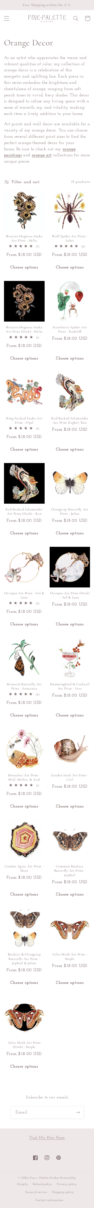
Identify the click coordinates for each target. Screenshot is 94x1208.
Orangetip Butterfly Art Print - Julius (69, 511)
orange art (42, 155)
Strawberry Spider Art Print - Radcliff (70, 329)
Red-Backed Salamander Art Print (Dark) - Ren (24, 511)
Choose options (24, 267)
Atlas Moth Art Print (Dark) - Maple (24, 1044)
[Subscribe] (78, 1112)
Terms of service (36, 1192)
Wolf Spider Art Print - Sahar (70, 238)
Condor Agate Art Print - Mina (24, 868)
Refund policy (42, 1184)
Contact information (49, 1200)
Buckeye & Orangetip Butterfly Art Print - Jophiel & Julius (24, 958)
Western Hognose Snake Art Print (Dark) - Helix (24, 329)
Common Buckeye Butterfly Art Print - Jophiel (70, 870)
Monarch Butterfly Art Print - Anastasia (24, 686)
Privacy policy (67, 1184)
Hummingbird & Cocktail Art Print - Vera (69, 686)
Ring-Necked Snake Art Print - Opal (24, 420)
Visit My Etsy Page (47, 1138)
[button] (6, 18)
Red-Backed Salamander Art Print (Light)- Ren (69, 420)
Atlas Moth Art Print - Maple (69, 956)
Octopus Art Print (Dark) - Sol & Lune (70, 595)
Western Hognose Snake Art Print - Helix (24, 238)
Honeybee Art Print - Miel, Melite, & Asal (24, 777)
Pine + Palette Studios (44, 1177)
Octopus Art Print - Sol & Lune (24, 595)
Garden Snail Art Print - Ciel (70, 777)
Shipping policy (63, 1192)
